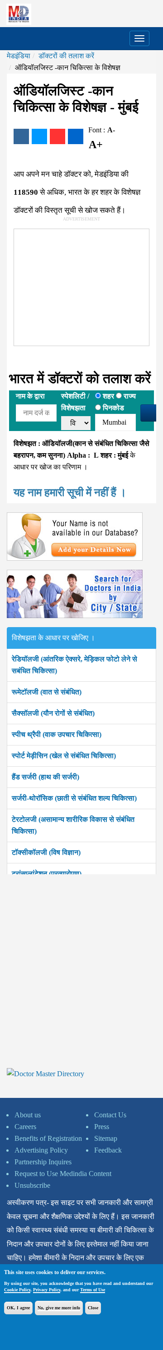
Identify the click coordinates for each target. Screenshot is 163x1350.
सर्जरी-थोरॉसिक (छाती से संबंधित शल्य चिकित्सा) (74, 798)
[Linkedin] (75, 136)
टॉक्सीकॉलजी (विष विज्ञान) (46, 852)
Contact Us (110, 1115)
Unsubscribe (32, 1185)
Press (101, 1126)
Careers (25, 1126)
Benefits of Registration (48, 1138)
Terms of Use (92, 1289)
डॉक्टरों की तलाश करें (66, 56)
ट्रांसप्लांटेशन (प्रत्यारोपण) (47, 873)
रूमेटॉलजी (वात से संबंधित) (47, 692)
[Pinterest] (57, 136)
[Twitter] (39, 136)
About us (27, 1115)
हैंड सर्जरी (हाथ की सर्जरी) (45, 777)
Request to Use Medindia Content (62, 1173)
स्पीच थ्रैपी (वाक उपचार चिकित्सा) (56, 734)
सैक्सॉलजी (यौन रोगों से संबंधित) (53, 713)
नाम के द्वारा (30, 396)
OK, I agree (18, 1307)
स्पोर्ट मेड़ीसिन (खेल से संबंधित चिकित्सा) (64, 755)
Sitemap (105, 1138)
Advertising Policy (41, 1150)
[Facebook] (21, 136)
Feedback (108, 1150)
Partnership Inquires (43, 1162)
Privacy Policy (46, 1289)
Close (93, 1307)
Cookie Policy (17, 1289)
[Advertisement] (82, 285)
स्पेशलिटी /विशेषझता (75, 402)
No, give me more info (59, 1307)
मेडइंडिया (18, 56)
